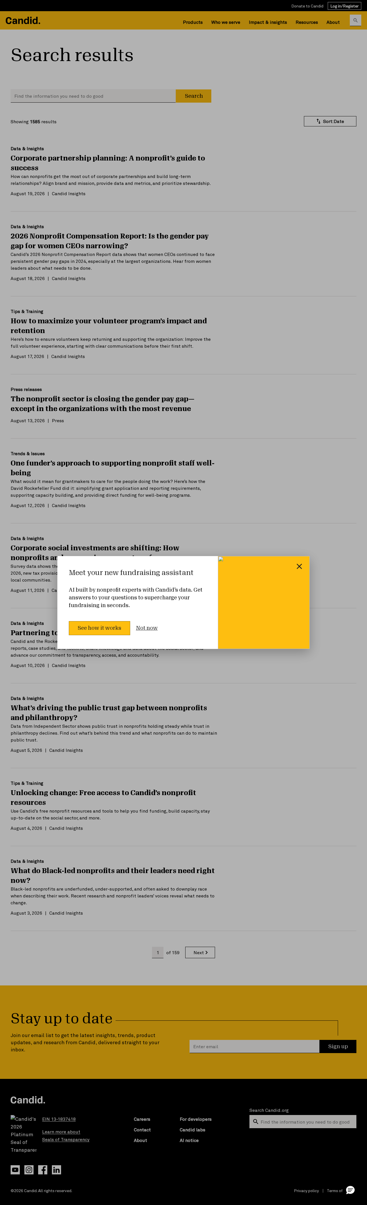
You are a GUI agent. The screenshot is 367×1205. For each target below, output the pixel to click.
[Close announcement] (299, 566)
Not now (147, 628)
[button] (350, 1190)
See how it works (99, 628)
